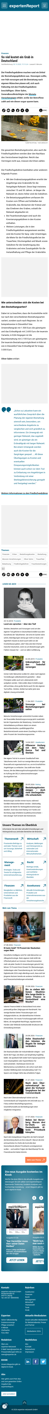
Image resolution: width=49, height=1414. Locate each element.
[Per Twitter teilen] (27, 110)
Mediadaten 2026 (34, 1331)
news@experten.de (8, 1354)
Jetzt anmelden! (9, 1394)
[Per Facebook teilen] (18, 110)
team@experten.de (14, 1349)
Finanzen (5, 53)
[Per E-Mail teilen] (4, 110)
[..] (3, 569)
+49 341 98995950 (11, 1298)
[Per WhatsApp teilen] (13, 110)
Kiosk (11, 1367)
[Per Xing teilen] (22, 110)
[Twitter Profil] (43, 1361)
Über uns (4, 1344)
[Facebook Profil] (35, 1361)
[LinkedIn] (28, 1361)
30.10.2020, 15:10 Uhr (20, 64)
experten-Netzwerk (8, 1347)
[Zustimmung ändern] (5, 1406)
